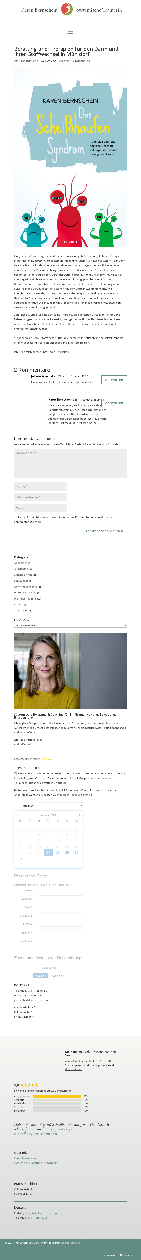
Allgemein (64, 60)
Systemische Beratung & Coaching (35, 1162)
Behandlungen (23, 574)
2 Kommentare (81, 60)
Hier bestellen (73, 1069)
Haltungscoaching (25, 592)
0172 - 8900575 (62, 1129)
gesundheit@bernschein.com (32, 1000)
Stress (18, 604)
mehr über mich (23, 744)
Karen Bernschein (29, 60)
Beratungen (21, 580)
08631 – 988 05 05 (36, 1217)
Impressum (110, 1255)
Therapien (20, 610)
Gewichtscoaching (25, 586)
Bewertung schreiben (27, 758)
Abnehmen (21, 562)
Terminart (28, 805)
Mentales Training (25, 598)
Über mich (21, 1152)
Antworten (114, 379)
